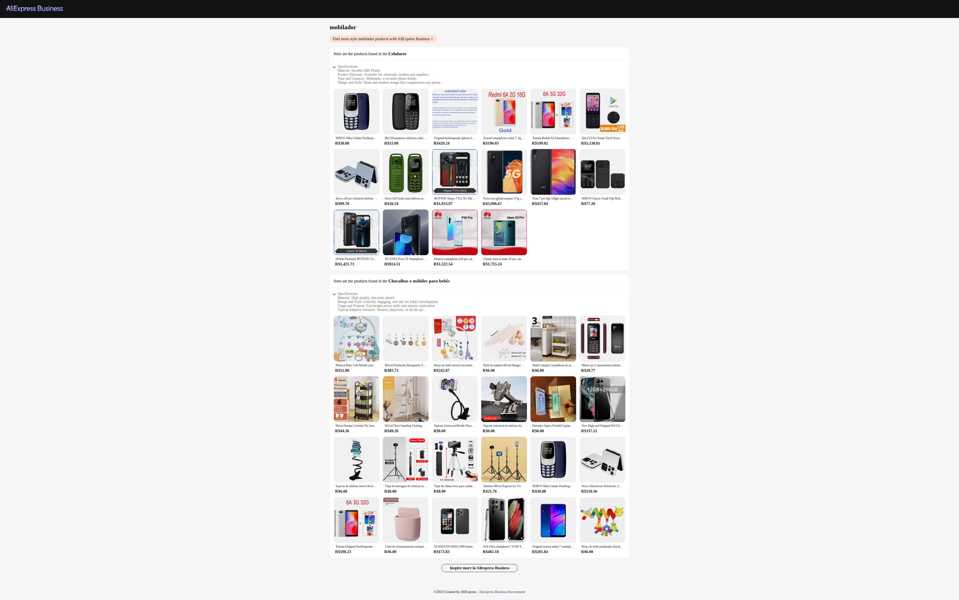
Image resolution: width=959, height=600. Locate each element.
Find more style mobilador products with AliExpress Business (381, 39)
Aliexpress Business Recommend (502, 592)
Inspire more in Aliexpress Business (479, 568)
